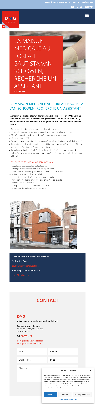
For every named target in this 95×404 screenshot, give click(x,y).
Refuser (65, 394)
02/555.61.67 (26, 336)
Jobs (72, 7)
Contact (89, 7)
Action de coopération (81, 3)
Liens (79, 7)
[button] (90, 370)
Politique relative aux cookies (30, 341)
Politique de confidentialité (68, 400)
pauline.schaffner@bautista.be (25, 266)
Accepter (50, 394)
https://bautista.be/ (20, 275)
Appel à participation (56, 3)
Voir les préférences (82, 394)
